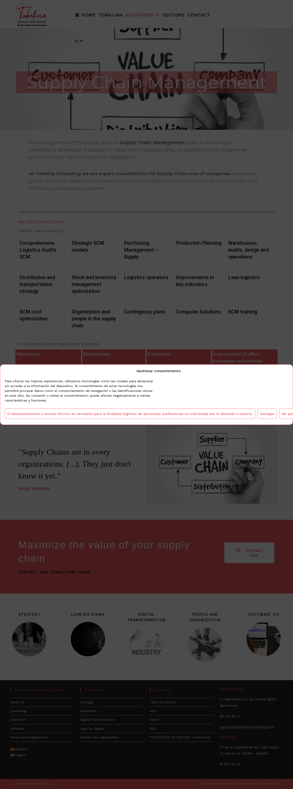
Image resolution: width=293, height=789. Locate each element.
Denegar (267, 414)
